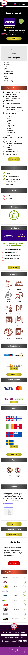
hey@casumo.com (15, 103)
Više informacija (22, 650)
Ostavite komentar (14, 534)
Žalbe (5, 66)
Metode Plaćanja (8, 73)
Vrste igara (7, 70)
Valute (6, 76)
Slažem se (21, 651)
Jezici (5, 75)
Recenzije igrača (8, 80)
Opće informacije (8, 63)
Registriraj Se (15, 159)
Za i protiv (7, 64)
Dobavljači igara (8, 71)
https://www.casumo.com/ (13, 98)
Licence (6, 78)
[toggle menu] (23, 4)
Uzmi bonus (14, 267)
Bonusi (5, 68)
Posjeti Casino (14, 38)
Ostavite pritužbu (9, 82)
